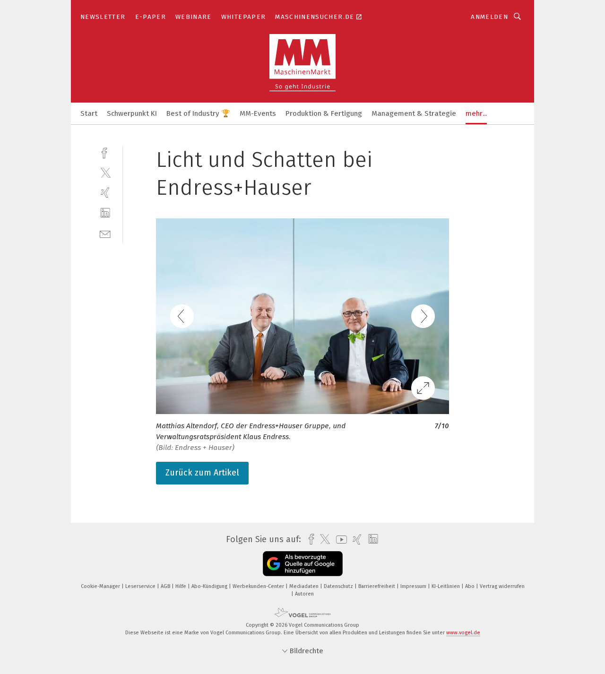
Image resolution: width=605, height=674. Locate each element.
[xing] (105, 193)
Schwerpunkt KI (132, 113)
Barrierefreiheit (377, 586)
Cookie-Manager (101, 586)
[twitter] (105, 172)
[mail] (105, 233)
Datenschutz (339, 586)
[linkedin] (105, 213)
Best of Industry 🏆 (198, 113)
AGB (166, 586)
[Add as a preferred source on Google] (303, 563)
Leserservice (141, 586)
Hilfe (181, 586)
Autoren (304, 594)
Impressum (414, 586)
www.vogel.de (463, 633)
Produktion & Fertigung (323, 113)
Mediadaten (304, 586)
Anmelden (489, 17)
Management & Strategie (414, 113)
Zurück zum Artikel (202, 472)
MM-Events (258, 113)
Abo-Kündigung (210, 586)
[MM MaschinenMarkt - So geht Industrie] (88, 113)
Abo (470, 586)
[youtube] (339, 539)
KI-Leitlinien (446, 586)
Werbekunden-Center (259, 586)
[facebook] (105, 152)
